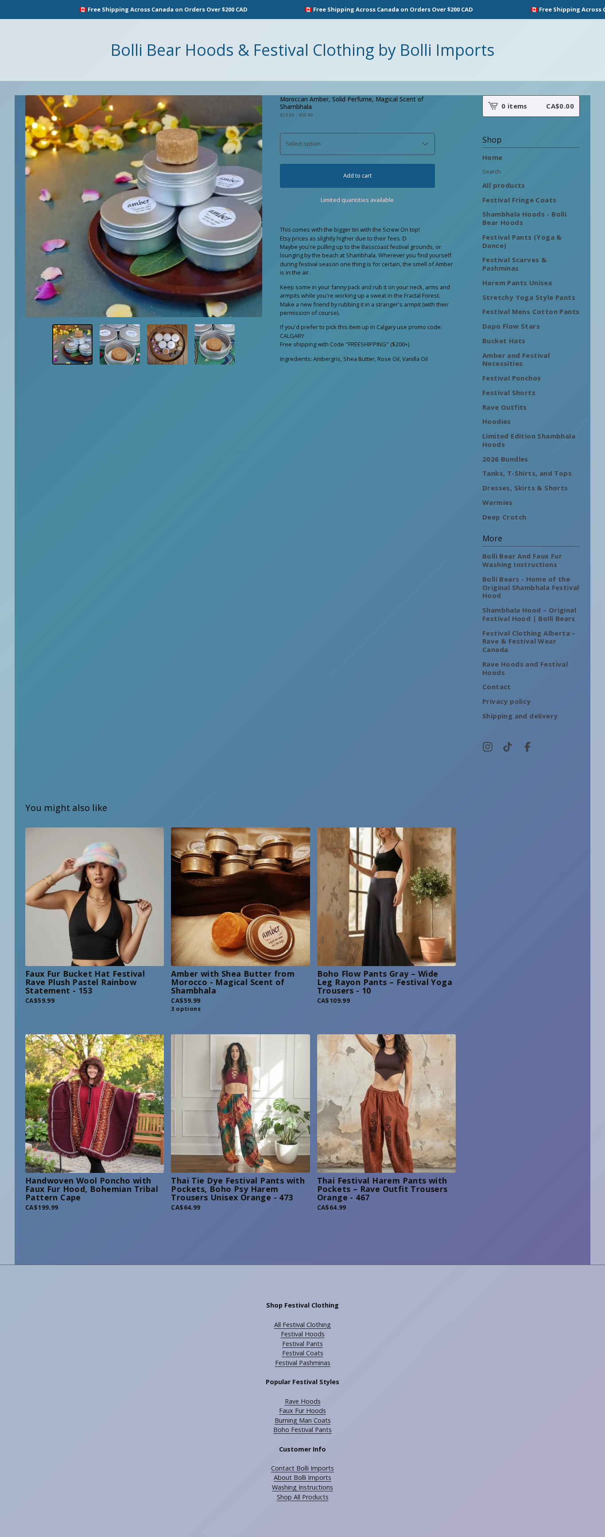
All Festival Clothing (302, 1324)
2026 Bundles (505, 458)
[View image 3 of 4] (167, 344)
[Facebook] (527, 746)
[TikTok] (507, 746)
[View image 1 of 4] (72, 344)
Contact (496, 686)
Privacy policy (506, 701)
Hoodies (496, 421)
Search (491, 171)
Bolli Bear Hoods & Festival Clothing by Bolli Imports (303, 49)
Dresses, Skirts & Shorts (525, 487)
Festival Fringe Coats (519, 199)
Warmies (497, 502)
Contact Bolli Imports (302, 1468)
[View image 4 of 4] (214, 344)
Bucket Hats (503, 340)
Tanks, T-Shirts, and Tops (527, 473)
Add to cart (357, 175)
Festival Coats (302, 1353)
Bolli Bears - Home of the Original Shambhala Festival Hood (530, 587)
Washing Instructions (302, 1487)
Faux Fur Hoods (302, 1410)
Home (492, 157)
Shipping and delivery (520, 715)
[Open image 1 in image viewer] (143, 206)
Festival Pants (302, 1343)
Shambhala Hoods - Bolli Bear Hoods (524, 218)
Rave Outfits (504, 407)
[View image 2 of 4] (120, 344)
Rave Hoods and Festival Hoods (525, 668)
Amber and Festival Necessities (516, 359)
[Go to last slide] (35, 206)
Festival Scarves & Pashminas (514, 263)
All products (503, 185)
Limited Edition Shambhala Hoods (528, 440)
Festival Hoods (303, 1334)
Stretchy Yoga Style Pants (528, 297)
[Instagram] (487, 746)
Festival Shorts (508, 392)
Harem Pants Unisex (517, 282)
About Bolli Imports (302, 1477)
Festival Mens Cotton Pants (530, 311)
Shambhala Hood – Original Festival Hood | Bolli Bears (529, 614)
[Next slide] (252, 206)
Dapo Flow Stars (511, 326)
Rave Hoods (303, 1401)
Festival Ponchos (511, 377)
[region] (302, 9)
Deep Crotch (504, 516)
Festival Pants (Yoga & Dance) (522, 241)
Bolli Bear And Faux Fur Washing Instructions (522, 560)
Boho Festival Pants (302, 1429)
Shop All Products (303, 1497)
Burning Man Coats (303, 1420)
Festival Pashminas (302, 1362)
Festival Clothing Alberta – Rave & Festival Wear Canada (529, 641)
